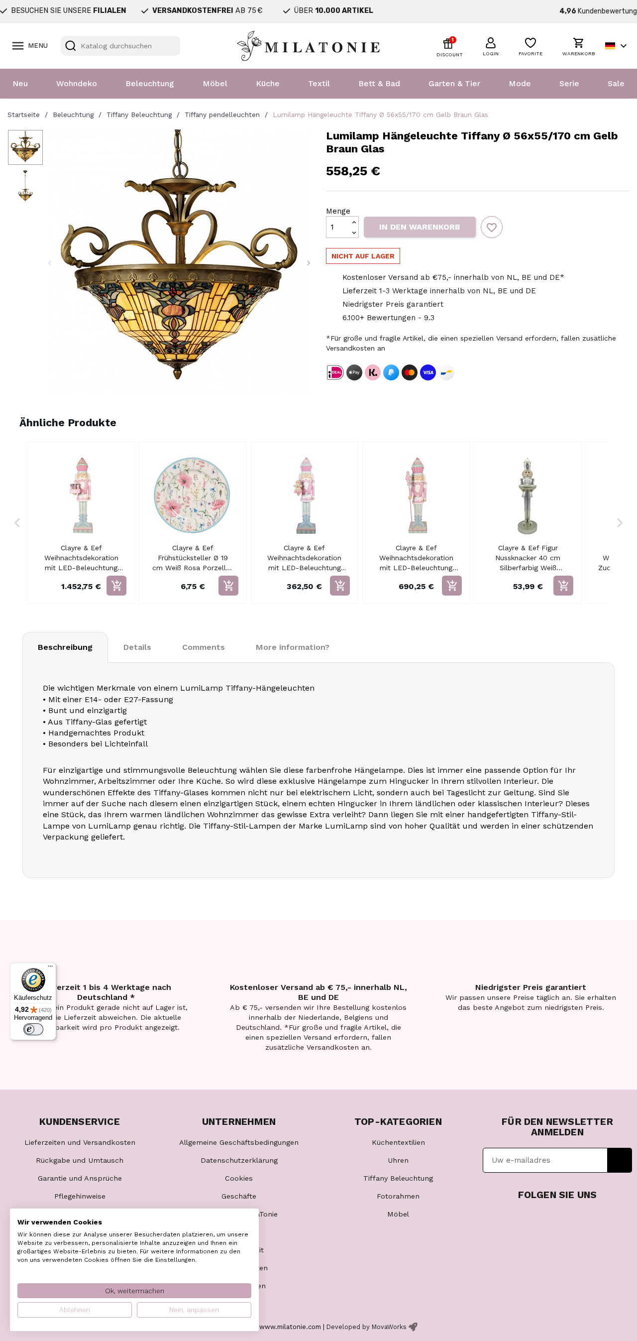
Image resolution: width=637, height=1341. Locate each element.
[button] (491, 45)
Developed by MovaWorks (366, 1327)
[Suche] (71, 46)
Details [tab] (137, 647)
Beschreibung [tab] (65, 647)
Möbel (215, 83)
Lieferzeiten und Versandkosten (79, 1142)
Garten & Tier (454, 83)
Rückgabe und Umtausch (79, 1160)
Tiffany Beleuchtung (398, 1178)
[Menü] (50, 969)
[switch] (33, 1029)
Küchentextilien (398, 1142)
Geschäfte (238, 1196)
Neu (20, 83)
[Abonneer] (620, 1160)
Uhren (398, 1160)
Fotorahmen (398, 1196)
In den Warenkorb (419, 227)
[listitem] (81, 523)
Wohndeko (76, 83)
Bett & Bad (379, 83)
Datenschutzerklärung (239, 1160)
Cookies (239, 1178)
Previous (50, 263)
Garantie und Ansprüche (80, 1178)
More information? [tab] (292, 647)
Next (309, 263)
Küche (268, 83)
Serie (569, 83)
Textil (319, 83)
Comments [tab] (203, 647)
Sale (616, 83)
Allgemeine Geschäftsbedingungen (239, 1142)
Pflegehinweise (80, 1196)
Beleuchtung (149, 83)
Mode (520, 83)
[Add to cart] (116, 586)
